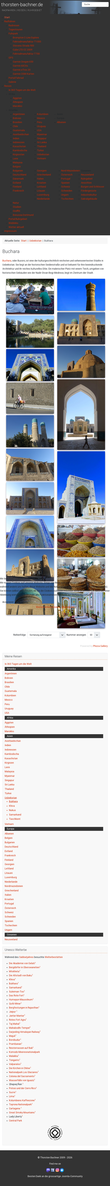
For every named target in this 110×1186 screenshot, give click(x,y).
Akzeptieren (8, 602)
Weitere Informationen (48, 607)
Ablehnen (23, 602)
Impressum (68, 607)
